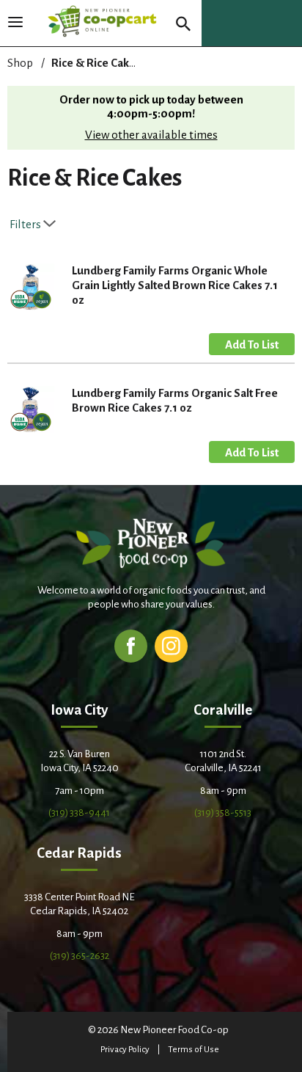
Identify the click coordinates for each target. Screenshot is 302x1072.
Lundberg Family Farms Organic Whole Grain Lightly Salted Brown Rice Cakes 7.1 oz (175, 285)
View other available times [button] (151, 134)
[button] (252, 344)
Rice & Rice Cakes (96, 62)
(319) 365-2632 (79, 955)
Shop (20, 62)
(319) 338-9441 (79, 812)
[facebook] (130, 645)
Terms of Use (193, 1049)
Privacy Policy (125, 1049)
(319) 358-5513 (222, 812)
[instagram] (171, 645)
